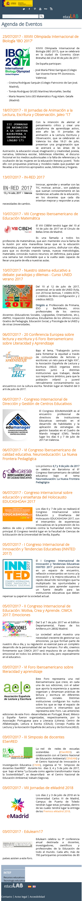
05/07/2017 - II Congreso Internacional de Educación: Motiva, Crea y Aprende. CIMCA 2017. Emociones (37, 610)
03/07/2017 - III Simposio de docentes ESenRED (33, 739)
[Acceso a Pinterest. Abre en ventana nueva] (35, 7)
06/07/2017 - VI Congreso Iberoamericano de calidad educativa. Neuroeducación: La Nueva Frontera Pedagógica (40, 454)
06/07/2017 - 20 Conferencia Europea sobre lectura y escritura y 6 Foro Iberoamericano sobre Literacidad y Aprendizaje (38, 339)
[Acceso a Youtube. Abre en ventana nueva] (40, 7)
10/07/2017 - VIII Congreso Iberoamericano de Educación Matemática (40, 215)
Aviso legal (21, 896)
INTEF (7, 872)
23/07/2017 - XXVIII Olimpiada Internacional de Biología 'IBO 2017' (41, 38)
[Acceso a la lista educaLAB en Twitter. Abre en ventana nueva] (24, 7)
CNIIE (36, 765)
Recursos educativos (14, 877)
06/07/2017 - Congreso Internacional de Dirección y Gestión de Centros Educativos (37, 401)
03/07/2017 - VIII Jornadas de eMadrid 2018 (38, 787)
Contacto (6, 896)
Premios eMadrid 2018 (56, 811)
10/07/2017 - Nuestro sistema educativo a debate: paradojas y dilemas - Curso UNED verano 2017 (37, 274)
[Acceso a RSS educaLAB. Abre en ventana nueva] (51, 7)
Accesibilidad (37, 896)
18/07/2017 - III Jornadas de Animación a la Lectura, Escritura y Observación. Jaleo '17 (38, 112)
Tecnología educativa (14, 880)
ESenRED (65, 752)
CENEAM (71, 758)
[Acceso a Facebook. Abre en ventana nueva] (29, 7)
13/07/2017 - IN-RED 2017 (24, 177)
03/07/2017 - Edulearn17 (23, 831)
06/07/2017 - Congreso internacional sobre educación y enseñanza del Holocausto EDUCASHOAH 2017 (37, 497)
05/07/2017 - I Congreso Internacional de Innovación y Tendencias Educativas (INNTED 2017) (39, 548)
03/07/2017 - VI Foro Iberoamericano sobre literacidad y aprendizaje (38, 669)
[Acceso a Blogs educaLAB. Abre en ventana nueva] (46, 7)
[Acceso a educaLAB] (13, 884)
